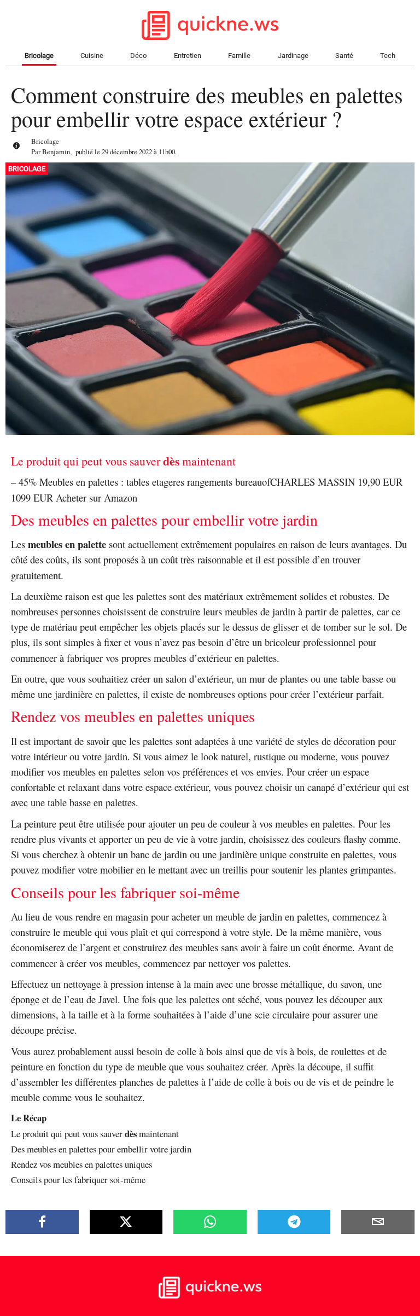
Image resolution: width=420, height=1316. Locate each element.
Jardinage (293, 55)
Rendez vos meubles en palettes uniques (81, 1164)
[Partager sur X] (126, 1222)
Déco (138, 55)
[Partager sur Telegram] (294, 1222)
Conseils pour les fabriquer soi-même (78, 1179)
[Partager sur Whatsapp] (210, 1222)
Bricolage (39, 55)
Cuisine (91, 55)
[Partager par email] (378, 1222)
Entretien (187, 55)
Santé (344, 55)
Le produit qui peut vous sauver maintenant (95, 1133)
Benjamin (56, 151)
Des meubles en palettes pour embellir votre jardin (101, 1149)
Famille (239, 55)
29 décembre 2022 (127, 151)
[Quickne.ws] (210, 1295)
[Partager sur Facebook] (42, 1222)
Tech (387, 55)
